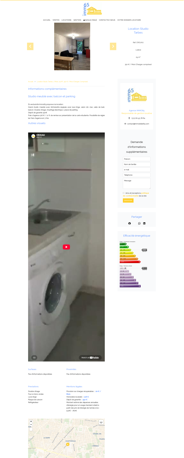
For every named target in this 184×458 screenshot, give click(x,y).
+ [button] (31, 421)
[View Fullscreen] (31, 429)
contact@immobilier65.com (138, 124)
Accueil (30, 81)
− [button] (31, 424)
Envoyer (128, 200)
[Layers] (101, 422)
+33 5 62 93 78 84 (138, 118)
